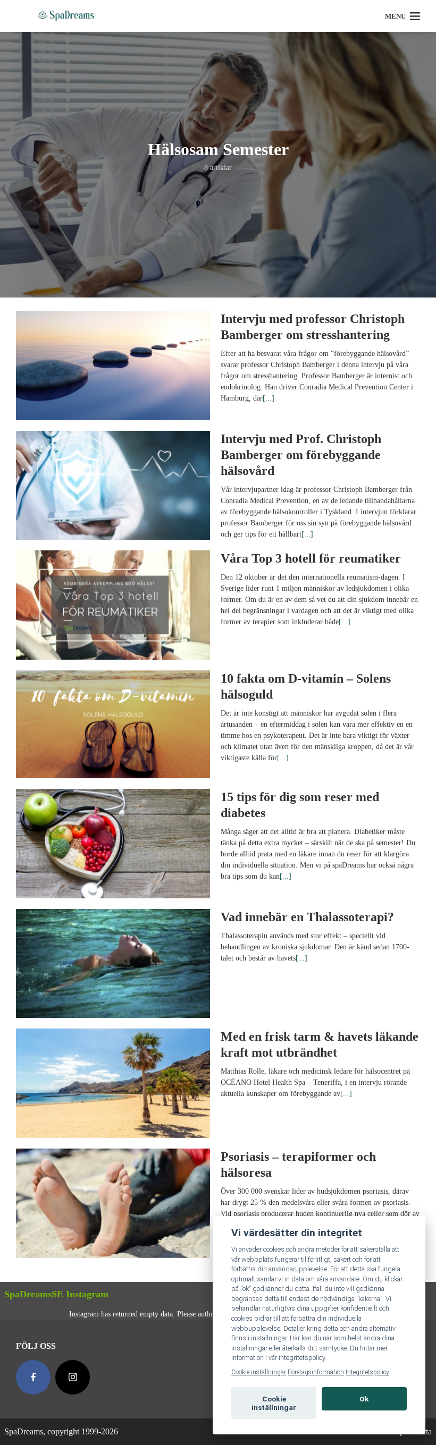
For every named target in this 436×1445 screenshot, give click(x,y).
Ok (364, 1399)
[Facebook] (33, 1377)
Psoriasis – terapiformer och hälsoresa (298, 1164)
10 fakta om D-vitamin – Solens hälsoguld (306, 686)
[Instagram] (72, 1377)
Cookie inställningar (258, 1372)
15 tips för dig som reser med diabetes (300, 805)
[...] (268, 398)
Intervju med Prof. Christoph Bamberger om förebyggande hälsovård (301, 455)
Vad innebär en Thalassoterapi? (307, 917)
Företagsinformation (316, 1372)
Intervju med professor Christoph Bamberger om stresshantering (313, 327)
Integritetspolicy (367, 1372)
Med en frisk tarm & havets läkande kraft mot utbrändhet (319, 1044)
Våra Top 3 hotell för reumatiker (311, 558)
